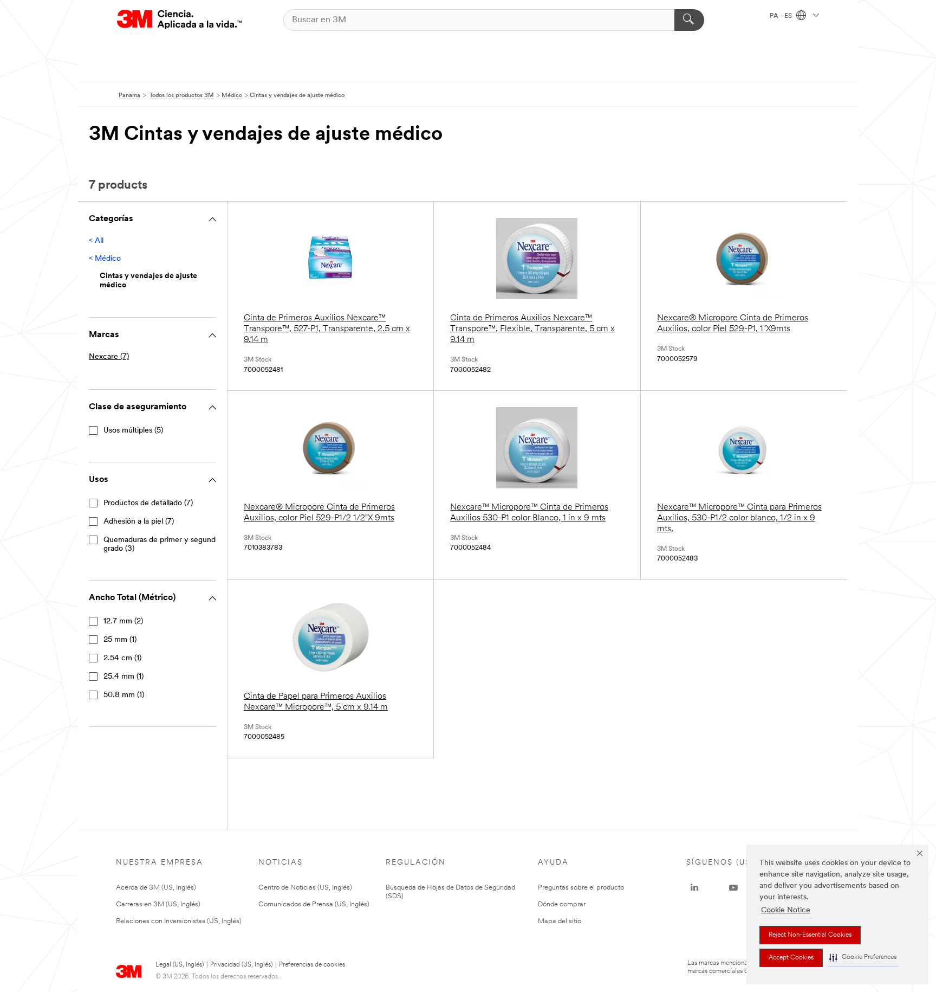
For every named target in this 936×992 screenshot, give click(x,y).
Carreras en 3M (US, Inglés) (158, 904)
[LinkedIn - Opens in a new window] (694, 888)
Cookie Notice (785, 910)
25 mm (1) (119, 640)
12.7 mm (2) (123, 621)
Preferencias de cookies (312, 965)
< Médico (105, 259)
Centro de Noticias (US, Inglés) (305, 887)
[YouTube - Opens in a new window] (733, 888)
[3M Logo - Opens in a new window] (179, 19)
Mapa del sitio (559, 921)
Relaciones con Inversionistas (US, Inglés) (179, 921)
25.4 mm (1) (123, 677)
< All (96, 241)
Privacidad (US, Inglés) (241, 965)
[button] (863, 958)
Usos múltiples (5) (133, 431)
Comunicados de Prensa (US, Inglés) (313, 904)
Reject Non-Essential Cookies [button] (810, 935)
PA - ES (782, 16)
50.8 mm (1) (123, 695)
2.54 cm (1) (122, 658)
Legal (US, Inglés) (179, 965)
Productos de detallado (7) (148, 503)
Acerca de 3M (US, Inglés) (156, 887)
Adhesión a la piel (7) (138, 522)
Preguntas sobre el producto (581, 887)
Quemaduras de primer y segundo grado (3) (161, 544)
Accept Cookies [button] (791, 958)
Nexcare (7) (109, 357)
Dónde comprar (562, 904)
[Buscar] (689, 20)
